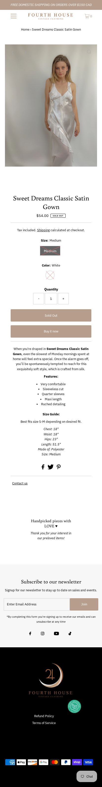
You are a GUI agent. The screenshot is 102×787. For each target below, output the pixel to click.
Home (25, 29)
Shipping (43, 230)
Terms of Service (44, 723)
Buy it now (51, 331)
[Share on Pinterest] (59, 468)
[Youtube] (56, 634)
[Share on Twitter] (51, 468)
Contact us (19, 483)
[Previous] (12, 52)
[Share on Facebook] (43, 468)
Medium (50, 251)
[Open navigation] (13, 16)
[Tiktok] (70, 634)
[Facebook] (30, 634)
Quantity (51, 289)
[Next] (25, 52)
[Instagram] (43, 634)
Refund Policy (44, 716)
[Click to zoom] (89, 52)
